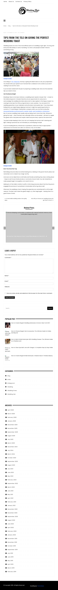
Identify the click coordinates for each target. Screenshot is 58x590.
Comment (8, 257)
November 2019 (12, 542)
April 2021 (10, 498)
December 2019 (12, 538)
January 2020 (11, 535)
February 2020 (11, 531)
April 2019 (10, 564)
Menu (29, 20)
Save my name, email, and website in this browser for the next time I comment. (29, 293)
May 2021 (10, 494)
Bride (9, 379)
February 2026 (11, 417)
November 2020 (12, 513)
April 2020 (10, 527)
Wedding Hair (11, 394)
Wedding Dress (12, 390)
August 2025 (11, 436)
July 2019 (10, 553)
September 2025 (12, 432)
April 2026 (10, 410)
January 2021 (11, 505)
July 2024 (10, 450)
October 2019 (11, 546)
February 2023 (11, 480)
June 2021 (10, 491)
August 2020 (11, 520)
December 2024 (12, 447)
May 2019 (10, 560)
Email (7, 281)
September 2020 (12, 516)
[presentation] (5, 228)
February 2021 (11, 502)
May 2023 (10, 476)
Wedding (10, 387)
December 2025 (12, 425)
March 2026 (11, 413)
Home (5, 1)
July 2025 (10, 439)
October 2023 (11, 458)
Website (7, 287)
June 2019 (10, 557)
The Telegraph (15, 81)
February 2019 (11, 571)
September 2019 (12, 549)
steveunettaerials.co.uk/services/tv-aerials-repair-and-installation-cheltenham (27, 111)
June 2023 (10, 472)
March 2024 (11, 454)
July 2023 (10, 469)
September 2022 (12, 483)
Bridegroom (11, 383)
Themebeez (40, 586)
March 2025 (11, 443)
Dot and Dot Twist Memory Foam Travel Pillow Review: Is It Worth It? (26, 236)
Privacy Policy (27, 1)
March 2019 (10, 568)
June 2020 (10, 524)
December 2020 (12, 509)
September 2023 (12, 461)
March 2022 (11, 487)
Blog (5, 32)
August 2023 (11, 465)
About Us (11, 1)
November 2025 (12, 428)
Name (7, 275)
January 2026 (11, 421)
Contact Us (18, 1)
